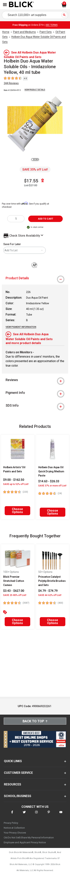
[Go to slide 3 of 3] (37, 159)
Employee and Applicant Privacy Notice (25, 842)
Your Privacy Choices (15, 832)
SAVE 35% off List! (35, 169)
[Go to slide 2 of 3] (35, 159)
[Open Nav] (5, 4)
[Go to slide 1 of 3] (32, 159)
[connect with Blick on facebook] (12, 814)
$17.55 (31, 180)
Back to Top (33, 721)
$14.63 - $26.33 (48, 481)
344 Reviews (11, 83)
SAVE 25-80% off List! (14, 595)
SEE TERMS (51, 25)
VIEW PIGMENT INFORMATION (21, 327)
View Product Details (34, 90)
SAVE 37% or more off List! (52, 485)
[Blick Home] (21, 5)
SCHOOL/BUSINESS (17, 796)
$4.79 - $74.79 (47, 591)
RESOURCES (12, 784)
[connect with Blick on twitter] (24, 814)
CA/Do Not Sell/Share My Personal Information (29, 837)
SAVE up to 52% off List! (16, 484)
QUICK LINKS (13, 761)
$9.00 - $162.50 (13, 480)
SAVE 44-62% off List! (49, 595)
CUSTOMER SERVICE (18, 773)
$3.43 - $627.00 (13, 591)
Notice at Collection (14, 827)
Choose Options (17, 510)
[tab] (35, 278)
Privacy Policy (11, 822)
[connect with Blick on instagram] (36, 814)
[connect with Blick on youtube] (61, 814)
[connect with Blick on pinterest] (48, 814)
